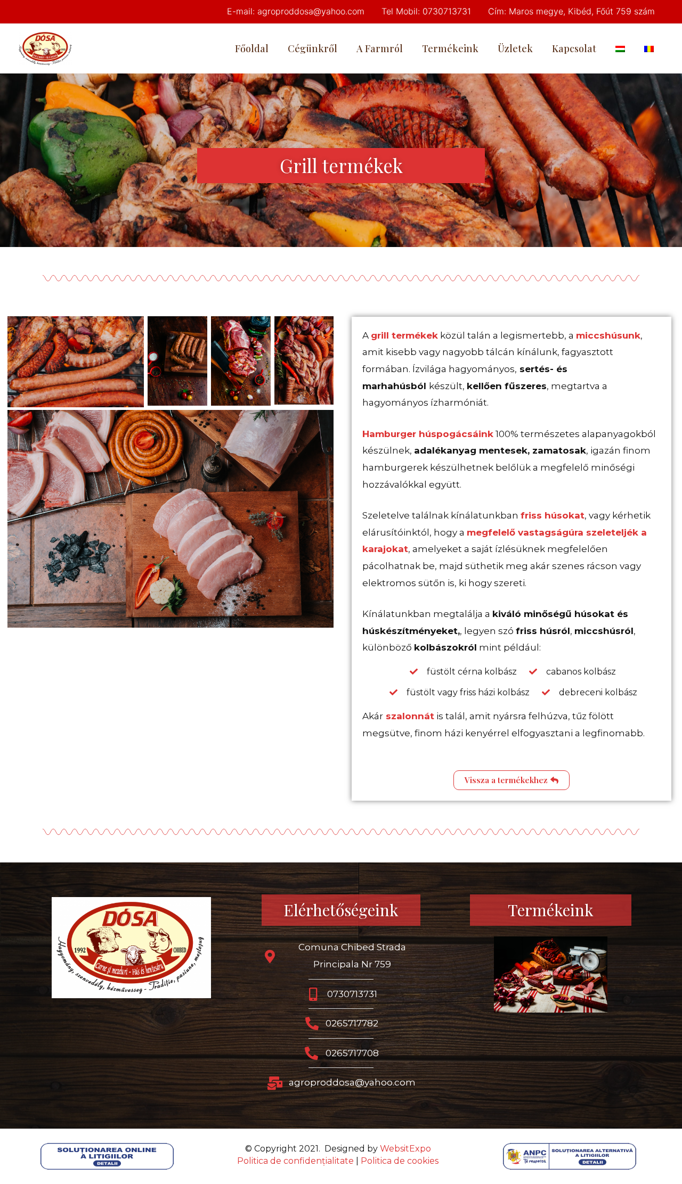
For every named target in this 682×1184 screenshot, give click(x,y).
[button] (511, 780)
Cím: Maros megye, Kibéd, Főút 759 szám (571, 11)
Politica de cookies (400, 1161)
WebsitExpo (405, 1149)
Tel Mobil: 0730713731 (426, 11)
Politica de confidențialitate (295, 1161)
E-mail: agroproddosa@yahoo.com (295, 11)
